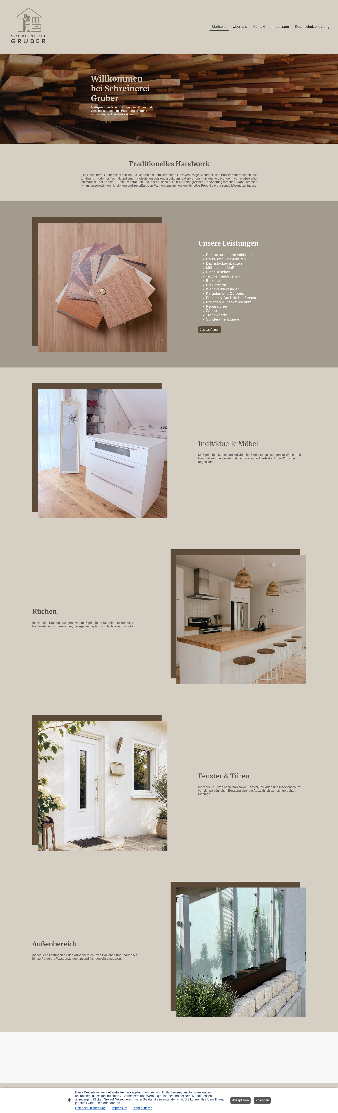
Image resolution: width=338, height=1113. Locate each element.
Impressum (119, 1108)
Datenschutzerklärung (90, 1108)
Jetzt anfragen (209, 329)
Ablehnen (262, 1100)
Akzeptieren (240, 1100)
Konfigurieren (142, 1108)
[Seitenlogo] (28, 27)
